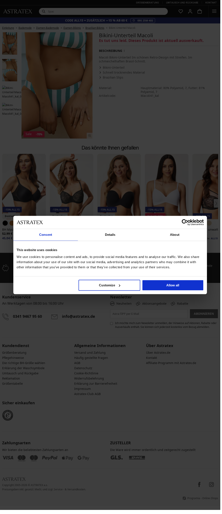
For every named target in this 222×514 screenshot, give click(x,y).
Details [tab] (110, 234)
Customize (107, 285)
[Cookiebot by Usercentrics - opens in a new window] (185, 222)
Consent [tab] (45, 234)
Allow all (172, 285)
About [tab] (174, 234)
